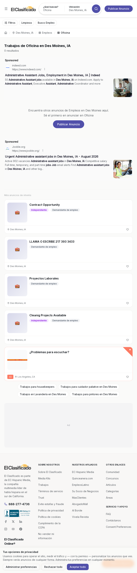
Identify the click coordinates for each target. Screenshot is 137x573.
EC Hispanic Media (83, 471)
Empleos (47, 32)
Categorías (112, 491)
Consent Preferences (118, 526)
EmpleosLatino (80, 484)
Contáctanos (113, 520)
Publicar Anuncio (118, 8)
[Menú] (6, 8)
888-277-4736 (19, 504)
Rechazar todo (53, 566)
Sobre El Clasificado (50, 471)
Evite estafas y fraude (51, 504)
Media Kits (44, 478)
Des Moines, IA (24, 32)
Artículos (111, 484)
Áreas (109, 497)
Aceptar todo (78, 566)
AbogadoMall (80, 504)
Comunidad (112, 471)
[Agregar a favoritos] (127, 229)
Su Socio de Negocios (85, 491)
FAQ (108, 514)
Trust (41, 497)
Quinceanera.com (82, 478)
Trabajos (43, 484)
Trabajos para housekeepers (37, 386)
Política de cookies (49, 516)
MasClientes (79, 497)
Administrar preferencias (21, 566)
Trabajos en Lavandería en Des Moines (43, 394)
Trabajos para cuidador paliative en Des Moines (88, 386)
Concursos (112, 478)
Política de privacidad (51, 510)
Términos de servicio (50, 491)
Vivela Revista (80, 516)
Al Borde (77, 510)
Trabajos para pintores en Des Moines (94, 394)
